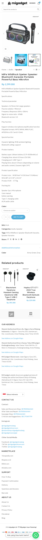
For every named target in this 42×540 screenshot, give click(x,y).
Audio (11, 70)
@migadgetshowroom (10, 428)
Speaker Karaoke (8, 235)
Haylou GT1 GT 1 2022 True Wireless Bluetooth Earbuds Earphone (31, 292)
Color (4, 206)
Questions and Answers (10, 489)
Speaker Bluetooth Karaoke (29, 233)
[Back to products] (36, 69)
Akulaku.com (6, 468)
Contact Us (6, 506)
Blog (3, 518)
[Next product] (39, 69)
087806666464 (19, 414)
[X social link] (10, 239)
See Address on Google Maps (12, 338)
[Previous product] (34, 69)
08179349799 (26, 416)
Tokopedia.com (7, 456)
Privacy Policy (7, 510)
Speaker (18, 70)
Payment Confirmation (10, 481)
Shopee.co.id (6, 460)
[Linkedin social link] (16, 239)
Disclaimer (6, 514)
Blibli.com (5, 464)
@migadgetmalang (9, 426)
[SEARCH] (38, 9)
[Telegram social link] (21, 239)
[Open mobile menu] (3, 3)
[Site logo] (17, 3)
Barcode (5, 493)
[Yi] (11, 314)
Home (4, 70)
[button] (4, 33)
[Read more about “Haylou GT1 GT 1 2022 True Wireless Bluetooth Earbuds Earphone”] (37, 270)
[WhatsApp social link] (18, 239)
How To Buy (6, 477)
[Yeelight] (30, 314)
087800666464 (24, 411)
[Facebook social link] (8, 239)
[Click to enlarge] (5, 48)
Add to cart (18, 217)
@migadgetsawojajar (9, 433)
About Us (5, 502)
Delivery (5, 485)
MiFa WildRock (12, 233)
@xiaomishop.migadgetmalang (13, 430)
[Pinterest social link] (13, 239)
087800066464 (27, 409)
